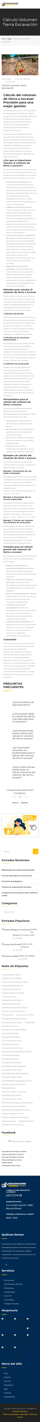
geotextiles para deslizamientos (15, 1073)
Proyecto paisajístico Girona (12, 1113)
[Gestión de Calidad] (10, 956)
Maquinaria (8, 1385)
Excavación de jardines (10, 1033)
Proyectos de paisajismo (12, 881)
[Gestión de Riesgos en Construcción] (16, 929)
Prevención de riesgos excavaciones (17, 1102)
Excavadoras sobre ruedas (12, 1070)
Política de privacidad (11, 1414)
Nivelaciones (9, 1288)
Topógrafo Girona (26, 1121)
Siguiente (24, 802)
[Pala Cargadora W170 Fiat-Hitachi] (20, 1352)
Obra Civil (8, 1296)
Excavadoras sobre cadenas (14, 1066)
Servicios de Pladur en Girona (13, 1157)
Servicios (7, 1381)
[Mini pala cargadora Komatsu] (7, 1351)
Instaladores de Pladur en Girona (14, 1151)
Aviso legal (24, 1414)
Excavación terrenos (10, 1044)
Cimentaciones (9, 1292)
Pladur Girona (7, 1162)
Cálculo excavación (9, 996)
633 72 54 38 (14, 1195)
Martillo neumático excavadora (14, 1084)
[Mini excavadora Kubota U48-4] (7, 1338)
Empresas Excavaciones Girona (13, 1011)
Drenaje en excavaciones (11, 1004)
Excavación (30, 1022)
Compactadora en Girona (11, 989)
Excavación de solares (11, 1037)
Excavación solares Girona (12, 1040)
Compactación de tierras (12, 985)
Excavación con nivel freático (14, 1029)
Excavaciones (10, 82)
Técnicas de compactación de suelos (16, 887)
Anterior (15, 802)
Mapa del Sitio (9, 1397)
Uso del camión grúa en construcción (17, 876)
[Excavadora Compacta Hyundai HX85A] (20, 1323)
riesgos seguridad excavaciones (15, 1117)
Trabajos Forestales (11, 1304)
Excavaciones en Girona (25, 1015)
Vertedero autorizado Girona (13, 1124)
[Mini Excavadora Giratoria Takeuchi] (32, 1339)
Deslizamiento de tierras (12, 1000)
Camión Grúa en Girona (12, 978)
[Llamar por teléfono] (20, 825)
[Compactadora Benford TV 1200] (7, 1322)
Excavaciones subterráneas (12, 1022)
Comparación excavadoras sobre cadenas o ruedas (20, 894)
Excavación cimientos (10, 1026)
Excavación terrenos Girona (12, 1048)
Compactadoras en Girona (13, 993)
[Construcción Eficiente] (11, 944)
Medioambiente (9, 1088)
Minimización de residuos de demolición (18, 870)
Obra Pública (9, 1300)
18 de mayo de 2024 (22, 79)
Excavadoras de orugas (10, 1055)
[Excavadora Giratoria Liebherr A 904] (32, 1322)
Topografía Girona (9, 1121)
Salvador (8, 79)
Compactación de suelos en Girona (15, 982)
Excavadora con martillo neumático (17, 1051)
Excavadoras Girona (10, 1059)
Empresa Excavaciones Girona (15, 1007)
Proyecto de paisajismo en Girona (16, 1110)
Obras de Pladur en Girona (12, 1160)
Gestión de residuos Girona (12, 1077)
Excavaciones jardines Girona (14, 1018)
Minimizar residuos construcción (14, 1092)
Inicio (4, 39)
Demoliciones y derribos (13, 1284)
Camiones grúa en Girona (11, 975)
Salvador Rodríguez (20, 1411)
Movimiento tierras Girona (12, 1099)
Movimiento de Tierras (11, 1095)
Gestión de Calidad (26, 956)
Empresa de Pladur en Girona (13, 1154)
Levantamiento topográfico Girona (17, 1080)
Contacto (7, 1393)
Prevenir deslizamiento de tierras (14, 1106)
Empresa (7, 1377)
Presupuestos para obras (11, 1165)
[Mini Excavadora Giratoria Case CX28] (20, 1339)
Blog (9, 39)
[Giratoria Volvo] (32, 1330)
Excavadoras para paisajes (12, 1062)
